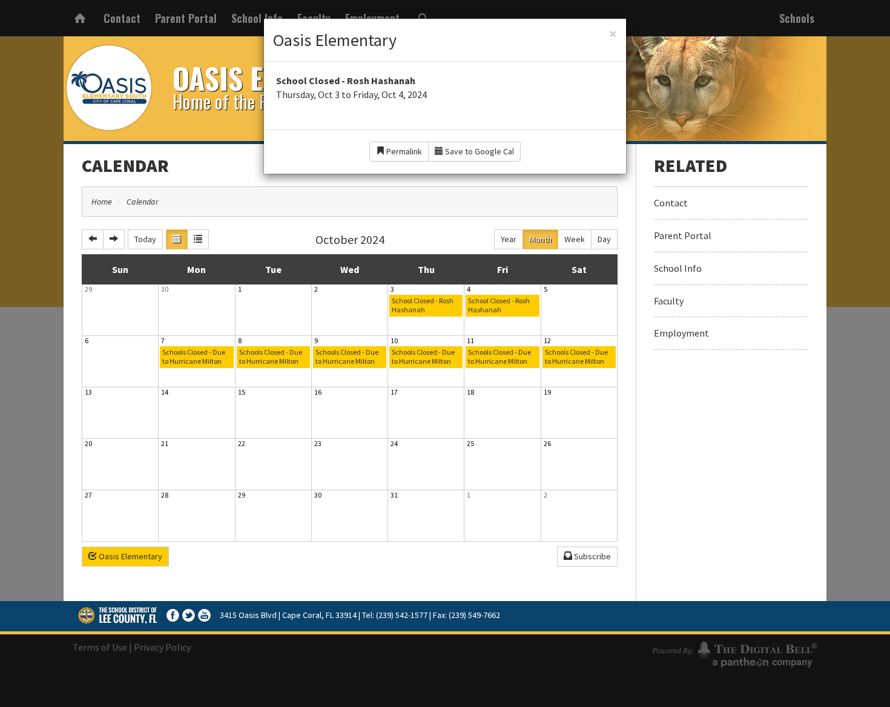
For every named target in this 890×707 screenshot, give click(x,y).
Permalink (403, 151)
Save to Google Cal (478, 151)
